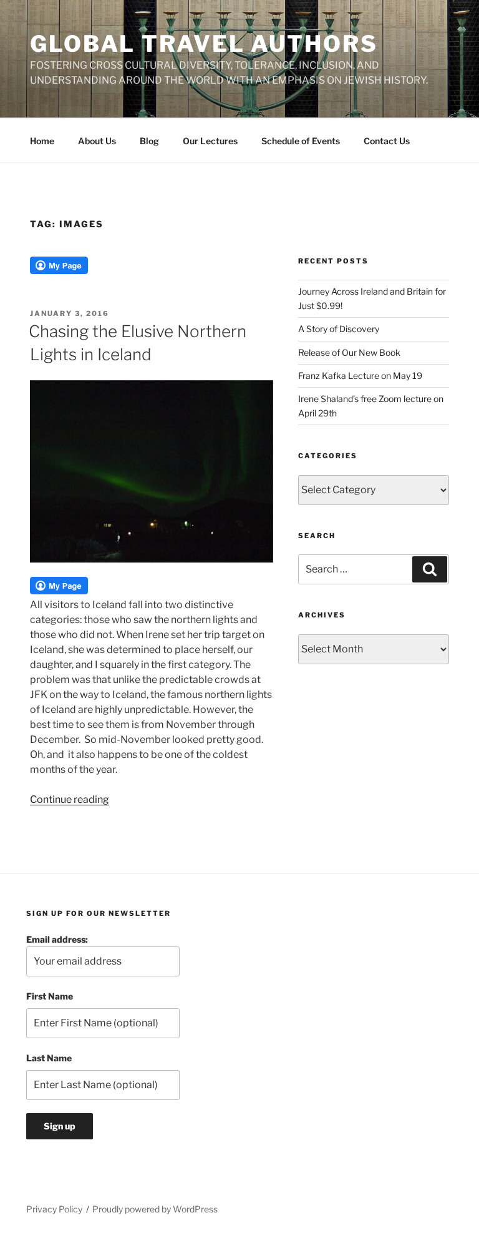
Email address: (57, 939)
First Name (49, 996)
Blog (149, 140)
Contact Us (387, 140)
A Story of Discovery (338, 328)
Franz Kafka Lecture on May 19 (360, 375)
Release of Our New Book (349, 352)
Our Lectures (210, 140)
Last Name (49, 1058)
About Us (97, 140)
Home (42, 140)
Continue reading (69, 799)
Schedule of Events (300, 140)
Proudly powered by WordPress (155, 1209)
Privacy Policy (54, 1209)
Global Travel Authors (203, 43)
